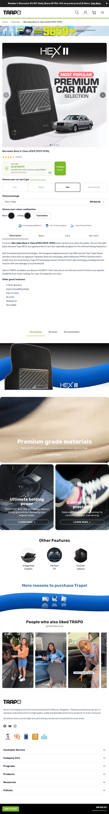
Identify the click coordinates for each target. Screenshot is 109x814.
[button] (27, 168)
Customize (42, 215)
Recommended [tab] (71, 332)
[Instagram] (15, 726)
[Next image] (103, 95)
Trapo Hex (15, 22)
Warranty (93, 236)
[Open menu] (102, 12)
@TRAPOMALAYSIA (54, 626)
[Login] (85, 12)
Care (67, 236)
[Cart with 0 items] (94, 12)
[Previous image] (6, 95)
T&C (50, 172)
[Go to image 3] (54, 145)
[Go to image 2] (52, 145)
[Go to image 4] (56, 145)
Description (15, 235)
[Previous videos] (5, 661)
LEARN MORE (54, 455)
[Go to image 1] (50, 145)
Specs (41, 236)
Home (5, 22)
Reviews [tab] (53, 332)
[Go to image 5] (58, 145)
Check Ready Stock (38, 180)
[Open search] (77, 12)
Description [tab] (36, 332)
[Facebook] (4, 726)
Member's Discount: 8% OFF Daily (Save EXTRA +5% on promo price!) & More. (54, 3)
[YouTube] (10, 726)
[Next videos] (104, 661)
